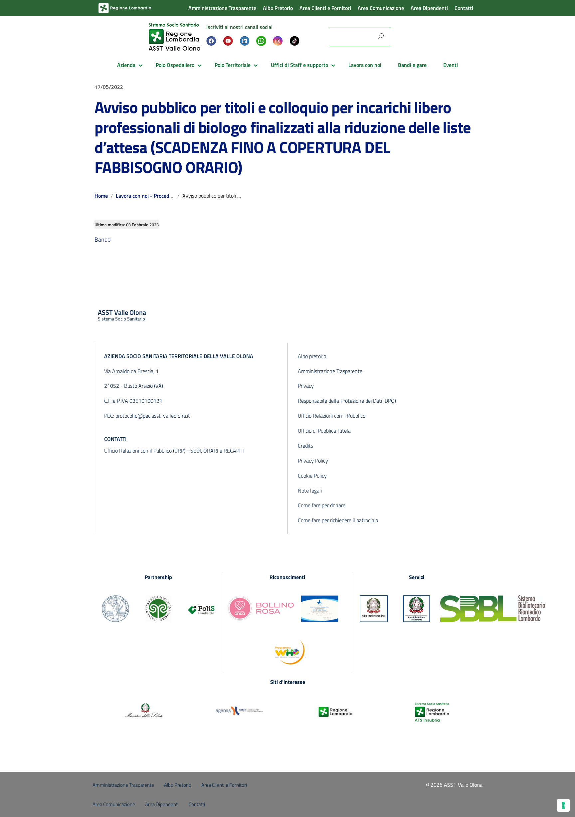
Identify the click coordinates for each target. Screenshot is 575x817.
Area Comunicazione (381, 8)
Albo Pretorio (278, 8)
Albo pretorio (312, 356)
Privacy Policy (313, 461)
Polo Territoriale (233, 65)
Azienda (126, 65)
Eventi (450, 65)
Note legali (310, 491)
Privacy (306, 386)
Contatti (464, 8)
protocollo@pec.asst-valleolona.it (152, 416)
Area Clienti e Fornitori (325, 8)
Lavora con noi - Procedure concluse (157, 196)
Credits (305, 446)
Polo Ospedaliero (175, 65)
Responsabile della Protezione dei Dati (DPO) (347, 401)
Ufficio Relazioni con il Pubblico (331, 416)
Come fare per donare (321, 505)
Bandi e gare (412, 65)
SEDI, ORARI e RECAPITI (217, 451)
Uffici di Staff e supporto (299, 65)
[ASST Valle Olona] (174, 36)
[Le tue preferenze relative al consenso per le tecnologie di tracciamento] (563, 805)
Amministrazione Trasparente (222, 8)
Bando (102, 239)
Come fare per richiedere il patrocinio (338, 520)
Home (101, 196)
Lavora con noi (364, 65)
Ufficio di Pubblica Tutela (324, 431)
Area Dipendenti (429, 8)
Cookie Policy (312, 476)
